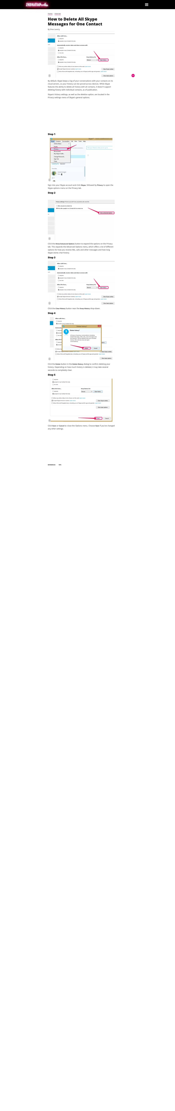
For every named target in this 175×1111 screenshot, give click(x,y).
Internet (58, 13)
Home (50, 13)
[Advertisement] (81, 115)
